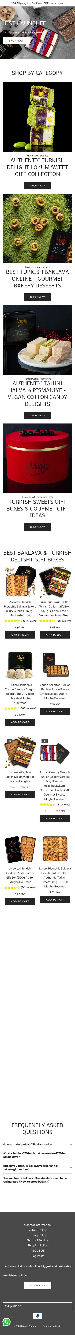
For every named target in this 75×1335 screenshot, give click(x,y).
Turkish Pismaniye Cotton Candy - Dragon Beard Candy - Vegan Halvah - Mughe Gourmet (20, 693)
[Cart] (68, 14)
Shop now (16, 40)
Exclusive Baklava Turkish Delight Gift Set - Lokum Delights (20, 776)
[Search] (61, 14)
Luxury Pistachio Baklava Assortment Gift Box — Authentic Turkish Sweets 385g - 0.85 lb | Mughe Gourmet (55, 877)
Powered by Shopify (52, 1326)
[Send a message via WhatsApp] (6, 1322)
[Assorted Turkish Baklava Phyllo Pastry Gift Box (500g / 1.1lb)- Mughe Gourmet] (20, 849)
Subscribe (37, 1285)
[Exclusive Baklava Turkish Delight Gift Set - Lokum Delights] (20, 752)
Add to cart (20, 634)
